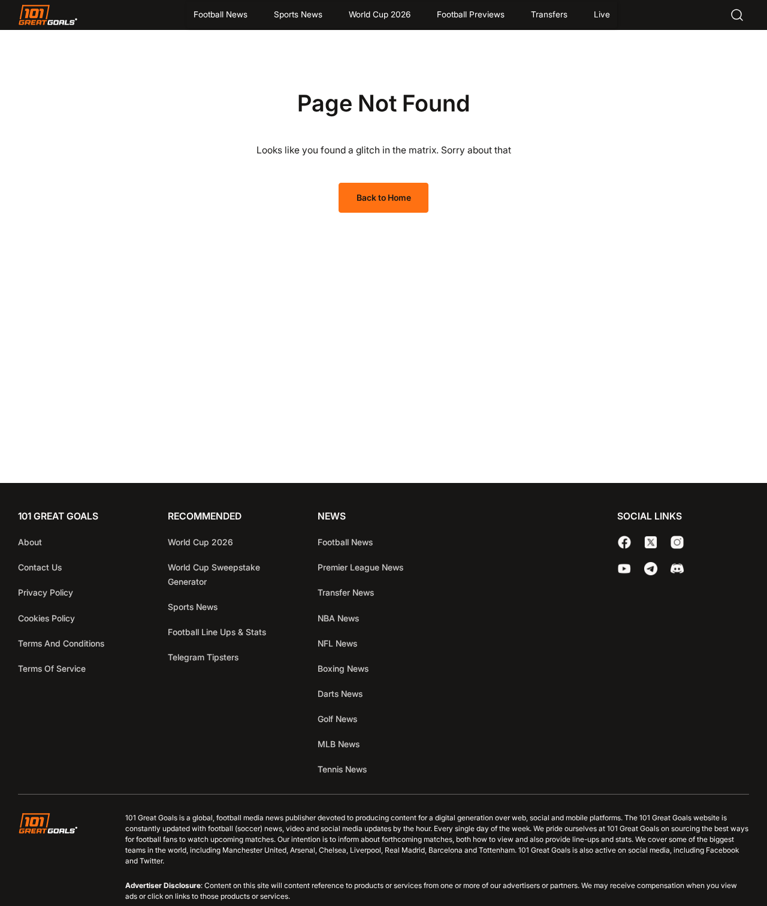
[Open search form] (737, 15)
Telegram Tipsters (203, 657)
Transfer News (346, 592)
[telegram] (651, 568)
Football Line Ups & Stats (217, 632)
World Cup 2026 (379, 14)
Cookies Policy (46, 618)
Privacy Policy (45, 592)
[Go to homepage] (48, 15)
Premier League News (360, 567)
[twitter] (651, 542)
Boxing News (343, 668)
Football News (220, 14)
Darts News (340, 693)
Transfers (549, 14)
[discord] (677, 568)
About (30, 542)
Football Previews (471, 14)
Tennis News (342, 769)
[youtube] (624, 568)
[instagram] (677, 542)
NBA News (338, 618)
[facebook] (624, 542)
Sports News (298, 14)
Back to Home (384, 197)
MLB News (339, 744)
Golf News (337, 719)
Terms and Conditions (61, 643)
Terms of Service (52, 668)
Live (602, 14)
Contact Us (40, 567)
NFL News (337, 643)
